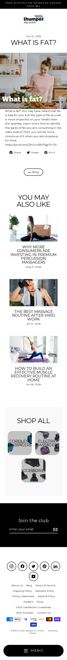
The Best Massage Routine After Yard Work (33, 315)
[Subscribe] (55, 529)
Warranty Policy (44, 591)
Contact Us (44, 612)
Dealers (28, 601)
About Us (17, 585)
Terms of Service (45, 585)
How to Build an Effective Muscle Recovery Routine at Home (33, 374)
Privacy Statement (23, 596)
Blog (35, 172)
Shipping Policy (22, 591)
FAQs (40, 601)
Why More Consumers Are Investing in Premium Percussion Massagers (33, 254)
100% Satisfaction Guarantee (33, 607)
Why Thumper (25, 612)
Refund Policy (46, 596)
